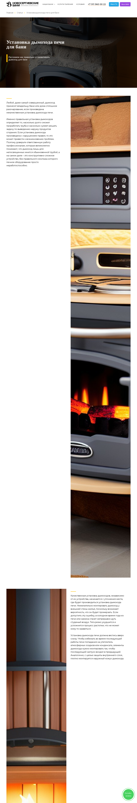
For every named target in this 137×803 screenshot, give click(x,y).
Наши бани (48, 4)
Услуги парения (65, 4)
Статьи (20, 13)
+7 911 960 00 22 (97, 4)
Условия (80, 4)
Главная (9, 13)
